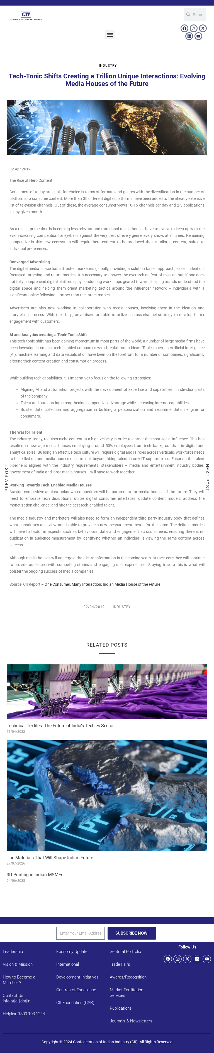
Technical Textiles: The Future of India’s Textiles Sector (60, 725)
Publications (121, 1008)
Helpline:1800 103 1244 (24, 1013)
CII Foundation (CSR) (75, 1002)
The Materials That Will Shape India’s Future (50, 857)
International (67, 964)
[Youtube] (198, 36)
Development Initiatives (77, 977)
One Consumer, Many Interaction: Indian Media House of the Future (102, 584)
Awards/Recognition (128, 977)
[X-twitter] (203, 28)
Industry (108, 66)
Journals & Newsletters (131, 1021)
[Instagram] (194, 28)
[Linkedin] (189, 36)
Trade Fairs (120, 964)
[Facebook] (184, 28)
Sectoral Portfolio (125, 951)
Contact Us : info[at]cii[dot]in (16, 998)
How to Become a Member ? (19, 980)
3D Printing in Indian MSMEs (35, 874)
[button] (110, 34)
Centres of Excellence (76, 989)
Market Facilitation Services (126, 992)
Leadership (13, 951)
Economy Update (71, 951)
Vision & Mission (18, 964)
